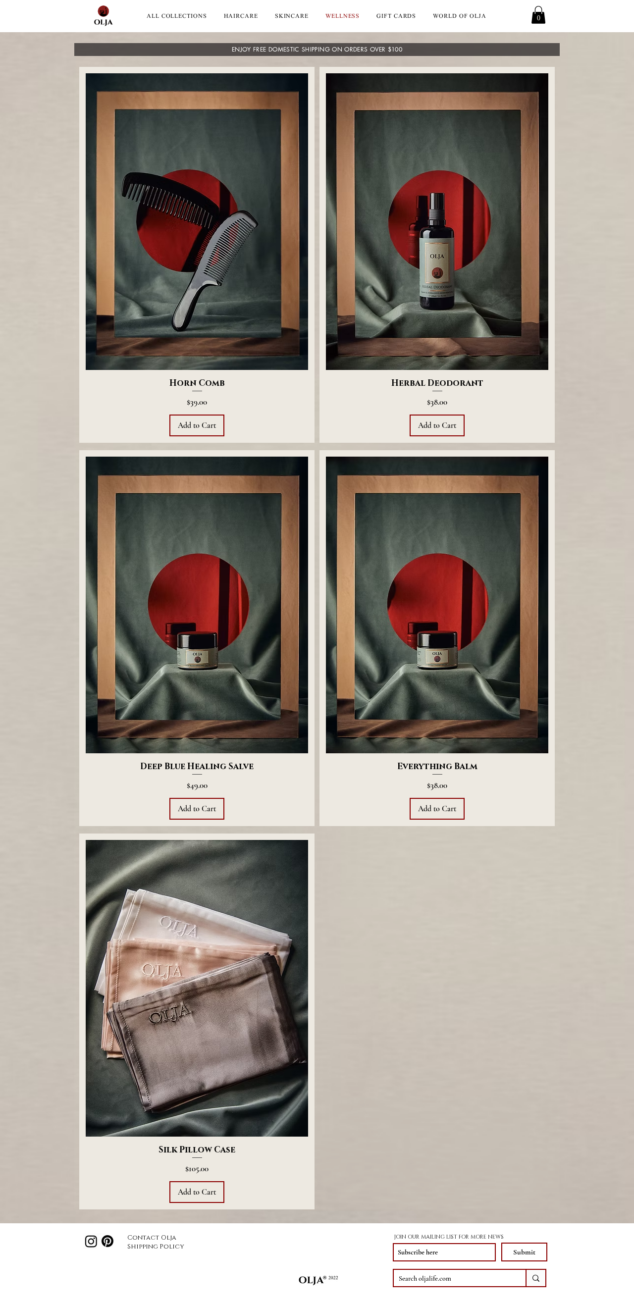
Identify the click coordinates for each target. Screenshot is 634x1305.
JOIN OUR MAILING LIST (425, 1237)
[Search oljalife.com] (535, 1278)
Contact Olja (151, 1237)
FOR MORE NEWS (481, 1237)
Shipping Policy (155, 1246)
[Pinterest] (107, 1241)
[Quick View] (197, 221)
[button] (538, 15)
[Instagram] (91, 1241)
